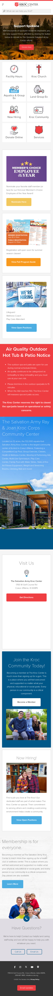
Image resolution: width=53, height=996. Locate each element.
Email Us (34, 951)
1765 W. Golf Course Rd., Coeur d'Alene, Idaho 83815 (26, 973)
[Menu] (3, 4)
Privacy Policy (35, 979)
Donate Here (26, 47)
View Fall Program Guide (23, 262)
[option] (26, 37)
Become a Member (26, 702)
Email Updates (26, 988)
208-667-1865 (20, 975)
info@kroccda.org (32, 975)
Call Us (18, 951)
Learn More (12, 884)
